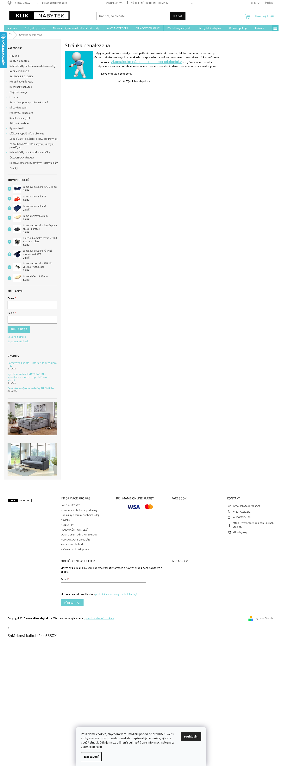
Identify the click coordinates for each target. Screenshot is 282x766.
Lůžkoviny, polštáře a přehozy (26, 134)
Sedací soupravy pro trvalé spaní (28, 102)
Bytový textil (16, 128)
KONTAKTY (67, 525)
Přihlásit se (19, 329)
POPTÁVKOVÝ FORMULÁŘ (75, 540)
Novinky (65, 520)
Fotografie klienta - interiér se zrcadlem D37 (32, 364)
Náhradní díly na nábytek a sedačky (29, 152)
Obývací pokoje (18, 92)
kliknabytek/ (240, 532)
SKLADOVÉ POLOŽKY (21, 76)
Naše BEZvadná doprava (75, 550)
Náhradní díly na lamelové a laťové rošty (32, 66)
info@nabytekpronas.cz (246, 506)
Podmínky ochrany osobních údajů (80, 515)
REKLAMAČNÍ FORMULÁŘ (74, 530)
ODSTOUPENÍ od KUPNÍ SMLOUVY (80, 535)
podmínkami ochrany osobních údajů (116, 594)
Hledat (177, 16)
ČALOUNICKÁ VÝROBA (21, 158)
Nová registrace (17, 337)
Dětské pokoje (18, 108)
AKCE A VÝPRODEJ (19, 71)
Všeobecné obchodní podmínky (149, 3)
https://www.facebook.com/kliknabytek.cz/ (253, 525)
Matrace (14, 56)
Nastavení (91, 757)
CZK (253, 3)
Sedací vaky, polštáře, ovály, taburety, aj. (33, 139)
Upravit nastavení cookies (99, 618)
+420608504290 (241, 517)
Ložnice (13, 97)
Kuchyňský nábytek (20, 87)
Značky (13, 168)
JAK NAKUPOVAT (114, 3)
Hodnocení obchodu (72, 545)
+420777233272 (241, 512)
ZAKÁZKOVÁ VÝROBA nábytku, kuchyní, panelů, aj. (31, 145)
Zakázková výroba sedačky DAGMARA (31, 388)
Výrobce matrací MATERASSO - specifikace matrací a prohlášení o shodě (28, 377)
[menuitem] (12, 28)
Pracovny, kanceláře (21, 113)
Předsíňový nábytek (21, 82)
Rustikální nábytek (20, 118)
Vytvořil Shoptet (265, 618)
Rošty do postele (19, 61)
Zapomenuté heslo (18, 341)
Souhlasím (191, 736)
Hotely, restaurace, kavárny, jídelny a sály (33, 163)
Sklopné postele (19, 123)
